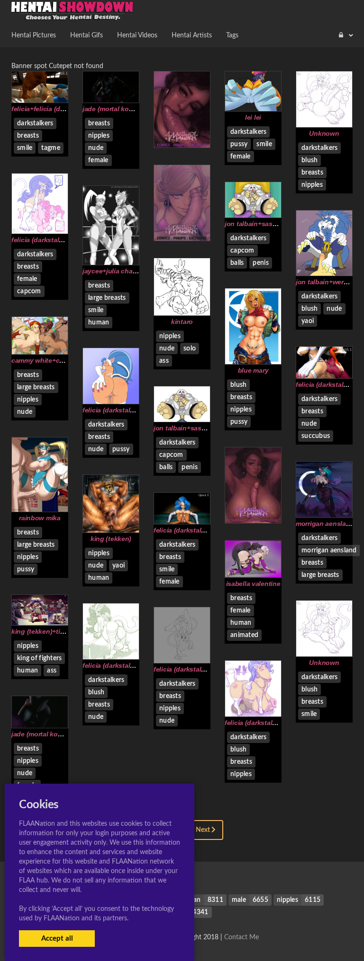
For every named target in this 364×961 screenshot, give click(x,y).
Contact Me (241, 937)
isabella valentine (253, 583)
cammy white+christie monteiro (60, 360)
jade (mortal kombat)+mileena (128, 109)
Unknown (324, 133)
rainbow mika (40, 518)
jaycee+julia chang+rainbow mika (134, 271)
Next (203, 830)
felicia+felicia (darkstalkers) (54, 109)
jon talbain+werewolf (328, 282)
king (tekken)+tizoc (41, 631)
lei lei (253, 117)
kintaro (182, 321)
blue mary (253, 370)
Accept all (57, 938)
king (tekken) (111, 538)
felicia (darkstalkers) (114, 410)
